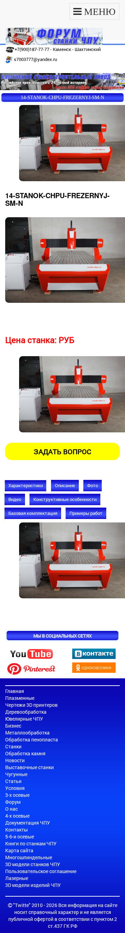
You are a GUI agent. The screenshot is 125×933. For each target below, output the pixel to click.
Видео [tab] (14, 499)
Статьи (13, 781)
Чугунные (16, 774)
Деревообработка (26, 711)
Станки (13, 746)
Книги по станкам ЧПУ (31, 843)
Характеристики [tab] (25, 485)
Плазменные (19, 698)
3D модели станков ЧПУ (32, 864)
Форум (12, 802)
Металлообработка (27, 732)
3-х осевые (17, 795)
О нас (11, 809)
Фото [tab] (92, 485)
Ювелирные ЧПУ (24, 718)
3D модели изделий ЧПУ (33, 885)
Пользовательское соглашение (40, 871)
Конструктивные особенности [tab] (65, 499)
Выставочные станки (29, 767)
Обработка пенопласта (31, 739)
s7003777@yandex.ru (35, 59)
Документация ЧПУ (27, 822)
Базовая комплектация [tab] (32, 513)
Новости (15, 760)
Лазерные (16, 878)
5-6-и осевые (19, 836)
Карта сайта (19, 850)
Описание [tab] (65, 485)
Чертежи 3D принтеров (31, 705)
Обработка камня (25, 753)
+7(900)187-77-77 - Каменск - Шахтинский (58, 49)
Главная (14, 691)
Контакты (16, 829)
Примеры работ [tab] (85, 513)
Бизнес (13, 725)
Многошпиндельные (28, 857)
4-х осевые (17, 815)
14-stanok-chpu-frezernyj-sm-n (62, 97)
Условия (15, 788)
